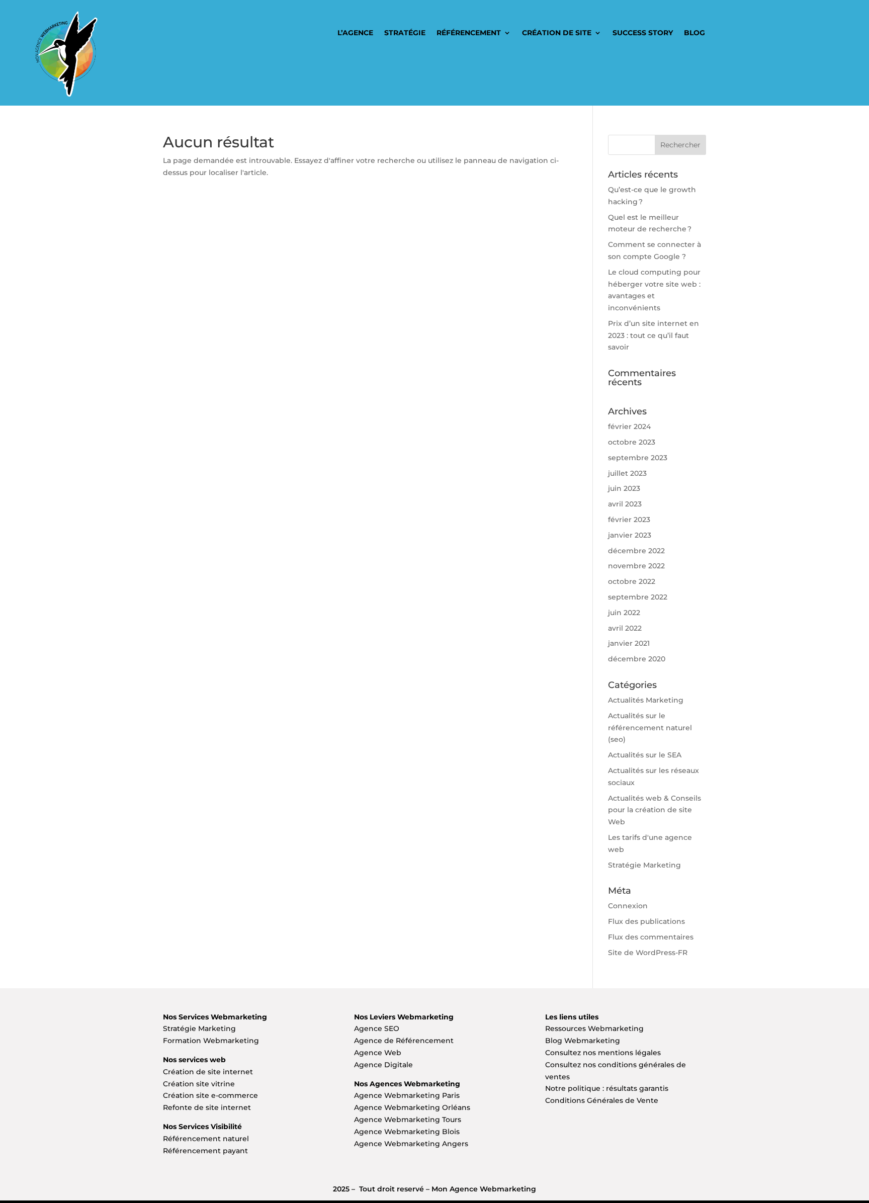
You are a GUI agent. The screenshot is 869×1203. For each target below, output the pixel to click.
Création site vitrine (200, 1083)
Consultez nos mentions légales (603, 1052)
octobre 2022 (631, 581)
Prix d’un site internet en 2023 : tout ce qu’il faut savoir (653, 335)
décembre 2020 (636, 658)
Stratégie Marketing (644, 865)
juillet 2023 (627, 473)
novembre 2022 (636, 565)
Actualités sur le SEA (644, 754)
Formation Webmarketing (211, 1040)
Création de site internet (209, 1071)
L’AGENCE (355, 33)
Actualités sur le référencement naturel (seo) (650, 727)
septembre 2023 (637, 457)
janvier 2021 (629, 643)
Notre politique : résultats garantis (606, 1088)
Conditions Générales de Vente (601, 1100)
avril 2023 (625, 503)
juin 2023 (624, 488)
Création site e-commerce (210, 1095)
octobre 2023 (631, 442)
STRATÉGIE (404, 33)
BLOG (694, 33)
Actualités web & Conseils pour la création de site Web (654, 810)
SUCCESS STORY (643, 33)
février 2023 (629, 519)
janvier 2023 (629, 535)
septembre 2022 (637, 597)
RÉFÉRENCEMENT (469, 33)
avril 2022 (625, 628)
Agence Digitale (383, 1064)
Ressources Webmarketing (594, 1028)
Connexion (628, 905)
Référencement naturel (206, 1138)
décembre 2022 (636, 550)
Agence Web (377, 1052)
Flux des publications (646, 921)
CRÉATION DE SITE (556, 33)
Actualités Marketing (645, 700)
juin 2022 (624, 612)
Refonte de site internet (207, 1107)
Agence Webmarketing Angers (411, 1143)
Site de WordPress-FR (647, 952)
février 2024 (629, 426)
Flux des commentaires (650, 936)
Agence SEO (376, 1028)
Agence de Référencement (404, 1040)
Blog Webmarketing (582, 1040)
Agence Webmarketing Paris (407, 1095)
